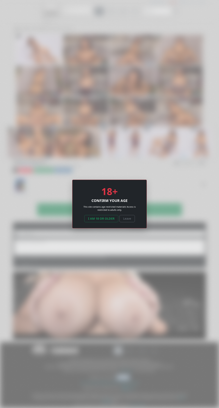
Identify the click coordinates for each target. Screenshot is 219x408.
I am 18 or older (101, 219)
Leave (127, 219)
